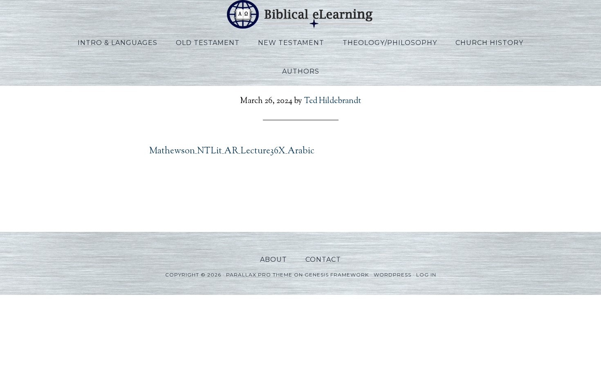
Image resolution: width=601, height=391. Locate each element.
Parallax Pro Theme (259, 275)
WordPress (392, 275)
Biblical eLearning (300, 14)
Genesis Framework (337, 275)
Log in (426, 275)
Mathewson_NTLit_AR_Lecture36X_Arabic (231, 151)
